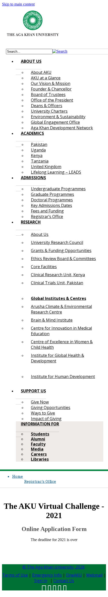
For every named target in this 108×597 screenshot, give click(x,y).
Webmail (94, 575)
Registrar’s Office (47, 216)
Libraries (40, 459)
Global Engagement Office (55, 122)
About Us (39, 234)
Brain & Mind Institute (52, 320)
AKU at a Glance (46, 78)
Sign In (40, 580)
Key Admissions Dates (51, 205)
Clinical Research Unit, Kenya (58, 274)
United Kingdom (46, 166)
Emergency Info (47, 575)
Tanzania (39, 161)
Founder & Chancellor (51, 89)
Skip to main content (18, 4)
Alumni (38, 439)
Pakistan (39, 144)
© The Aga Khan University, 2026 (53, 567)
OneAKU (74, 575)
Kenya (36, 155)
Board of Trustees (48, 94)
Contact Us (63, 580)
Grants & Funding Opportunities (61, 250)
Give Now (40, 402)
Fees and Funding (47, 211)
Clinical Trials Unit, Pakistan (57, 283)
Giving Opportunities (50, 407)
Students (40, 434)
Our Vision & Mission (50, 83)
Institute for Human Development (63, 376)
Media (37, 449)
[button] (59, 51)
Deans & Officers (46, 105)
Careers (39, 454)
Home (17, 476)
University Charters (49, 111)
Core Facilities (44, 266)
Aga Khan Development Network (62, 128)
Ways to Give (43, 413)
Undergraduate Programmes (58, 189)
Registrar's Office (40, 481)
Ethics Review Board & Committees (63, 258)
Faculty (38, 444)
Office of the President (52, 100)
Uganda (38, 150)
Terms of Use (15, 575)
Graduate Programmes (52, 194)
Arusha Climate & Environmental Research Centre (61, 309)
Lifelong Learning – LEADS (56, 172)
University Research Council (57, 242)
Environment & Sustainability (58, 116)
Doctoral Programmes (52, 200)
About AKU (41, 72)
